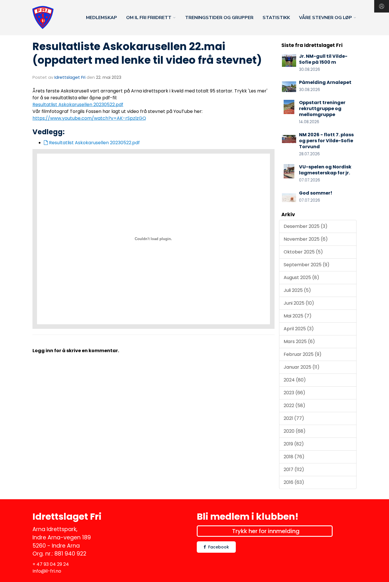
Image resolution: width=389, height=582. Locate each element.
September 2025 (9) (306, 264)
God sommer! (315, 193)
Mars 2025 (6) (299, 341)
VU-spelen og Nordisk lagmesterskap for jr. (325, 170)
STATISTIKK (276, 18)
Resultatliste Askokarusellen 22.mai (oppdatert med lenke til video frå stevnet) (147, 53)
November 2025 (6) (306, 239)
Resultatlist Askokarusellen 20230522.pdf (77, 104)
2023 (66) (294, 392)
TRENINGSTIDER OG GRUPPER (219, 18)
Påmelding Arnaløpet (325, 82)
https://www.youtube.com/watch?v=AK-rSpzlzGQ (89, 118)
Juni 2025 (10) (299, 303)
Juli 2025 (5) (297, 290)
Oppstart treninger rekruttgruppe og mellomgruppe (322, 108)
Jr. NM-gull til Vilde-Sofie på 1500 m (323, 59)
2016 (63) (294, 482)
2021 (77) (294, 418)
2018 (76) (294, 456)
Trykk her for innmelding (266, 531)
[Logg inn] (381, 6)
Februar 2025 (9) (303, 354)
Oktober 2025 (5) (303, 252)
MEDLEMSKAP (101, 18)
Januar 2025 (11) (302, 367)
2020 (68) (295, 431)
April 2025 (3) (299, 328)
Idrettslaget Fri (69, 77)
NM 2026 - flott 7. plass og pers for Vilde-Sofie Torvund (326, 140)
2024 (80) (295, 380)
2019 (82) (294, 444)
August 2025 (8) (301, 277)
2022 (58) (294, 405)
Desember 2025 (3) (305, 226)
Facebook (218, 547)
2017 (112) (294, 469)
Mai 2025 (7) (298, 316)
